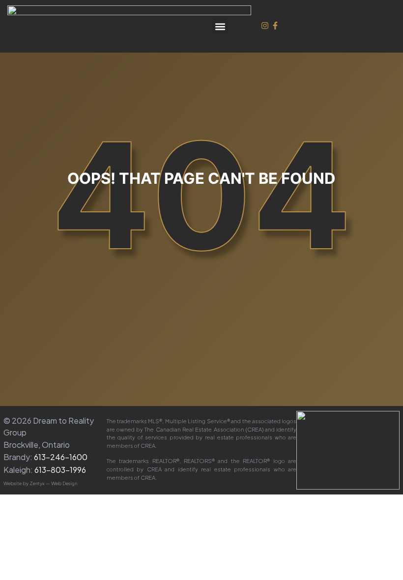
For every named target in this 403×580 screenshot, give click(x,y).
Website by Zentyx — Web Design (40, 483)
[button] (220, 26)
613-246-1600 (60, 457)
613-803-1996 (60, 469)
